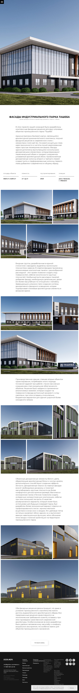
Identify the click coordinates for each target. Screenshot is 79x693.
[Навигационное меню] (2, 2)
